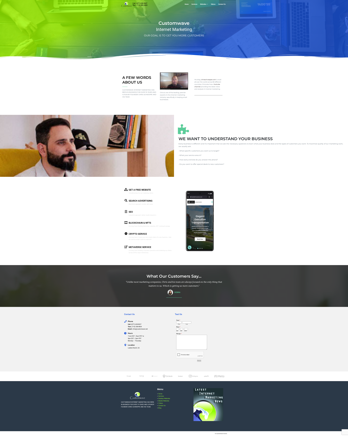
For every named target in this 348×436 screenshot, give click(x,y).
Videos (213, 4)
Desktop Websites (164, 398)
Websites (203, 4)
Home (187, 4)
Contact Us (222, 4)
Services (194, 4)
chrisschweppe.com (208, 79)
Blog (159, 408)
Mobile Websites (163, 401)
